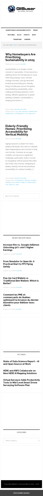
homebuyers (32, 111)
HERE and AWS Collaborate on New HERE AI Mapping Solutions (20, 372)
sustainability (20, 113)
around (25, 111)
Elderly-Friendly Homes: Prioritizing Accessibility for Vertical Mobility (18, 130)
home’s (17, 182)
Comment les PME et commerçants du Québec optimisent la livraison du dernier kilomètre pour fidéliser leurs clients (21, 300)
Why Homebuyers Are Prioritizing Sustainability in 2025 (20, 57)
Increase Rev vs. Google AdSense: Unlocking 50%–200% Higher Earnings (21, 247)
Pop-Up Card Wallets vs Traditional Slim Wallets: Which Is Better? (21, 281)
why (33, 113)
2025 (16, 111)
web (30, 113)
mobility (24, 182)
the (26, 113)
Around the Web (20, 109)
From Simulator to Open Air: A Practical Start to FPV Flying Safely (18, 264)
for (13, 182)
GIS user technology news (21, 9)
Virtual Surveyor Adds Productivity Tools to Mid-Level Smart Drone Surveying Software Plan (21, 383)
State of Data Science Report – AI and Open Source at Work (21, 362)
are (20, 111)
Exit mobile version (22, 493)
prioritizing (9, 113)
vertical (12, 184)
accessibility (19, 180)
